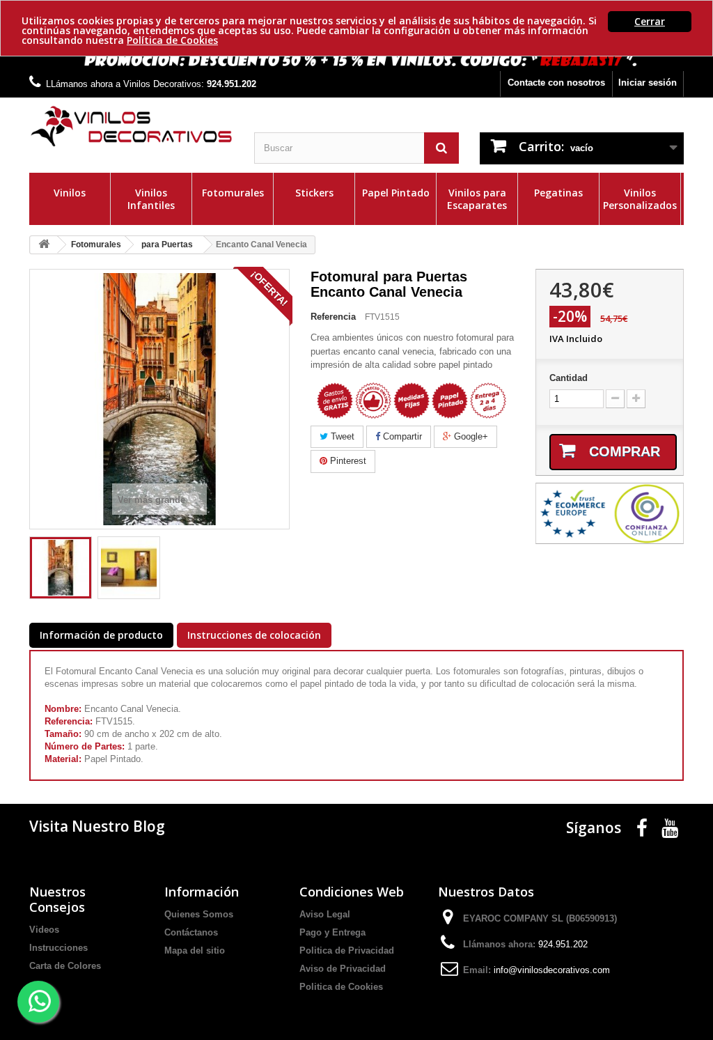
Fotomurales (233, 192)
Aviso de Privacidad (342, 968)
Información (201, 891)
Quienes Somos (198, 914)
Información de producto (101, 635)
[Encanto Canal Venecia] (60, 567)
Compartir (401, 436)
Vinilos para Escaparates (477, 199)
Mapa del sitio (194, 950)
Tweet (341, 436)
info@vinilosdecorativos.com (552, 970)
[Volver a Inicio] (44, 245)
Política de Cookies (172, 40)
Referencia (333, 316)
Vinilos (70, 192)
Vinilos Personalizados (640, 199)
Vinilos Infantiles (151, 199)
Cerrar (649, 21)
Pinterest (346, 461)
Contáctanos (191, 932)
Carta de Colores (65, 966)
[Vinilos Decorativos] (131, 126)
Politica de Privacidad (346, 950)
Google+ (469, 436)
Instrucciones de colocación (254, 635)
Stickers (314, 192)
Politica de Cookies (341, 986)
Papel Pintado (396, 192)
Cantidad (568, 378)
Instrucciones (58, 947)
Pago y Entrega (332, 932)
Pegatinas (558, 192)
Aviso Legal (324, 914)
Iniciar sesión (647, 82)
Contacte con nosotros (556, 82)
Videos (44, 929)
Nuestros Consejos (57, 899)
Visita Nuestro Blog (97, 826)
